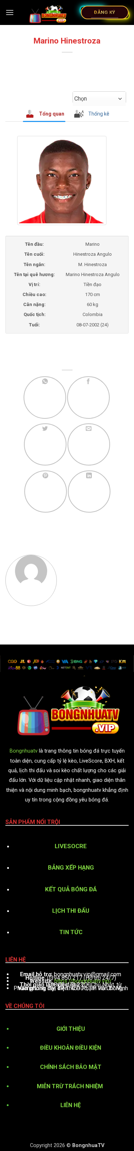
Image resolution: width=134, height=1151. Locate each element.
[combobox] (99, 99)
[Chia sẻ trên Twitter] (45, 444)
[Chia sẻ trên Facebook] (88, 397)
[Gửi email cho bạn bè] (89, 444)
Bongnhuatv (24, 751)
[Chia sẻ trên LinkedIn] (89, 491)
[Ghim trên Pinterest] (45, 491)
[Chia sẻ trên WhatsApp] (45, 397)
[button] (9, 12)
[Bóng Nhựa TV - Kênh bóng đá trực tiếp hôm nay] (47, 12)
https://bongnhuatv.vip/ (83, 981)
